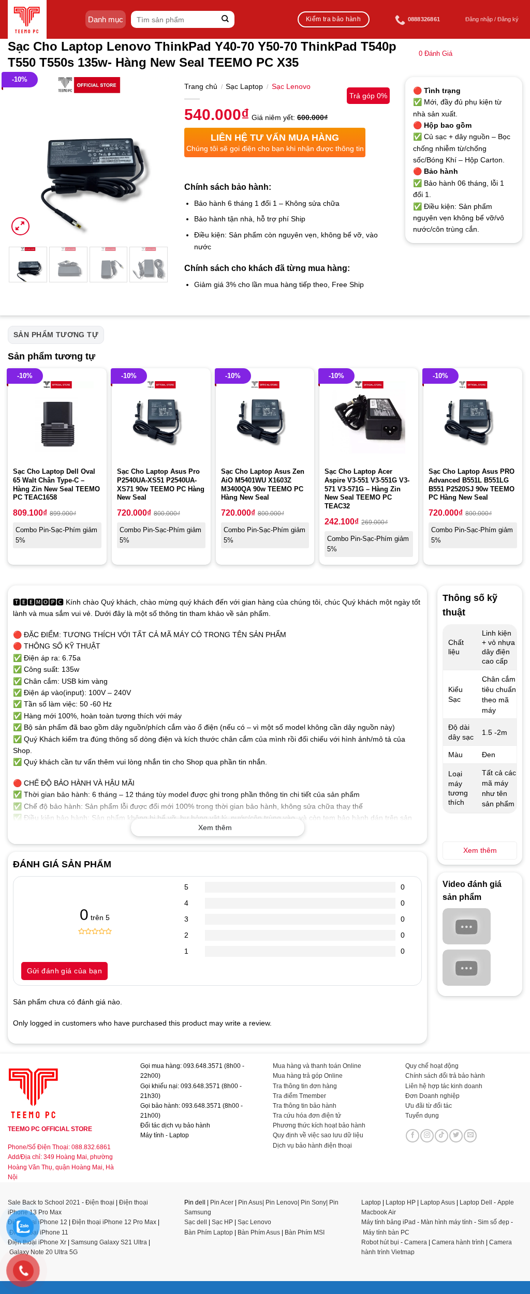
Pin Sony (313, 1202)
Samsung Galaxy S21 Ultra (109, 1242)
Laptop (371, 1202)
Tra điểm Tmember (299, 1096)
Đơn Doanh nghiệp (432, 1096)
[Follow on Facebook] (412, 1135)
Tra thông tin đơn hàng (305, 1086)
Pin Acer (221, 1202)
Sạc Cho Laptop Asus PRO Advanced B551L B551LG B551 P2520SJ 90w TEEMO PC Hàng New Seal (471, 485)
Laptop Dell (476, 1202)
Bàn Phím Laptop (208, 1232)
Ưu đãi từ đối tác (428, 1105)
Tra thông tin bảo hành (304, 1105)
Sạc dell (195, 1222)
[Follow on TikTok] (441, 1135)
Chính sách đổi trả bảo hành (445, 1075)
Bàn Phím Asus (260, 1232)
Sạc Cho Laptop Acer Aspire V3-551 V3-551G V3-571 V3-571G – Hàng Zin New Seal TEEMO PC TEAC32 (367, 489)
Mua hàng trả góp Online (308, 1075)
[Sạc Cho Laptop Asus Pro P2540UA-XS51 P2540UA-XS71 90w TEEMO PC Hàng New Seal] (161, 417)
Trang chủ (200, 86)
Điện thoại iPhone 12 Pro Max (114, 1222)
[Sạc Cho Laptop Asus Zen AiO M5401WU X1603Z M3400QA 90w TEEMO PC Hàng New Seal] (265, 417)
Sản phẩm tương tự (55, 334)
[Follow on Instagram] (427, 1135)
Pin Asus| (252, 1202)
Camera (415, 1242)
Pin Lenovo (282, 1202)
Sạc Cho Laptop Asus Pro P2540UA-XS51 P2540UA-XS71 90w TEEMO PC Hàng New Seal (160, 485)
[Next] (152, 157)
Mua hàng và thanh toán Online (317, 1066)
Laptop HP (401, 1202)
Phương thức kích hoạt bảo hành (319, 1125)
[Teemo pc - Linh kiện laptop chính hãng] (27, 19)
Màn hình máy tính (447, 1222)
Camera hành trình (458, 1242)
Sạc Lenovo (291, 86)
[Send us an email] (470, 1135)
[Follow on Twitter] (456, 1135)
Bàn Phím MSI (305, 1232)
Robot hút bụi (380, 1242)
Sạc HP (222, 1222)
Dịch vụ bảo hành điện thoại (312, 1145)
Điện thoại (99, 1202)
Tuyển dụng (422, 1115)
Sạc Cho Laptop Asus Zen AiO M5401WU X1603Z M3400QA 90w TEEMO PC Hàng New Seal (262, 485)
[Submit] (225, 19)
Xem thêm (215, 827)
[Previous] (23, 157)
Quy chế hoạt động (432, 1066)
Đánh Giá (435, 53)
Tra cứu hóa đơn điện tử (307, 1115)
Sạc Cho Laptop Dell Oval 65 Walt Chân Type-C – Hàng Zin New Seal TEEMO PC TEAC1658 (56, 485)
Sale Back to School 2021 (44, 1202)
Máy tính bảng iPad (388, 1222)
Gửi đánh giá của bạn (64, 971)
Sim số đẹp (493, 1222)
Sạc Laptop (244, 86)
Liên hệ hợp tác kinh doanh (443, 1086)
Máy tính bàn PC (386, 1232)
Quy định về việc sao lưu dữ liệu (318, 1135)
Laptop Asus (437, 1202)
